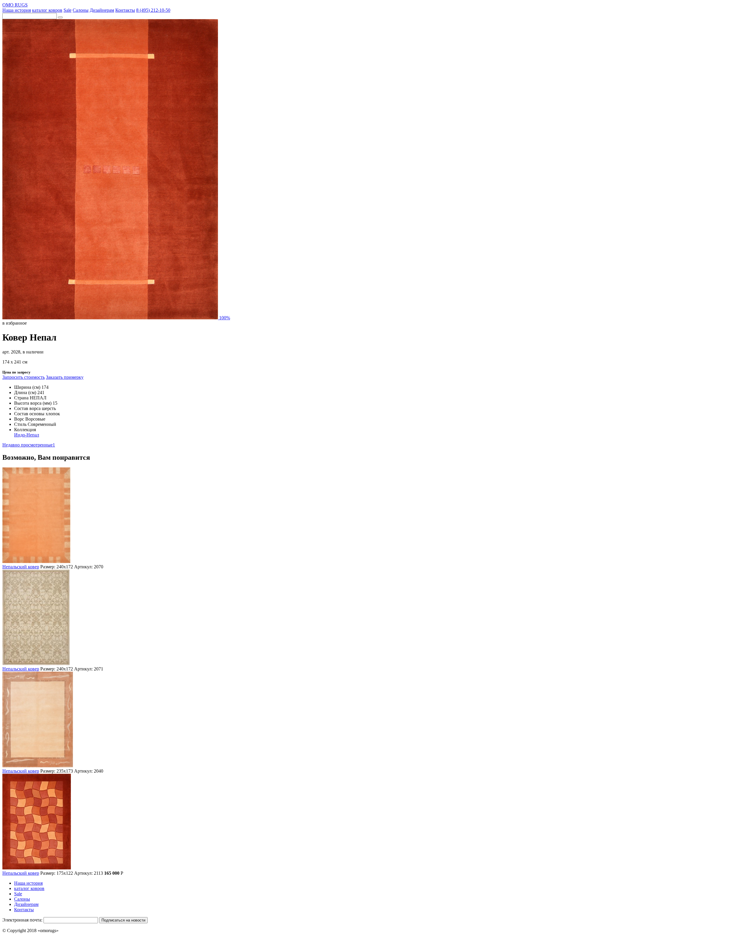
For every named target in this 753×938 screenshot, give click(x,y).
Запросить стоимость (23, 377)
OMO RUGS (15, 4)
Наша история (16, 10)
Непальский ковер (20, 566)
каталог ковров (47, 10)
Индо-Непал (26, 434)
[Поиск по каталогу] (60, 17)
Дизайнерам (102, 10)
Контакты (125, 10)
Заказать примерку (65, 377)
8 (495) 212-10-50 (153, 10)
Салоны (81, 10)
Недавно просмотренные (28, 444)
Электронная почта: (22, 919)
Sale (67, 10)
